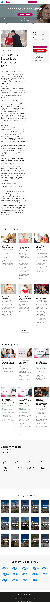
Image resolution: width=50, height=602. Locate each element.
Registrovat (32, 2)
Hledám (34, 32)
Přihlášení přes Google (40, 53)
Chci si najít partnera (25, 14)
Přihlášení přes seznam (40, 50)
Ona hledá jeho (13, 598)
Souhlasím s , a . (39, 57)
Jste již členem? (39, 60)
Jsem (34, 37)
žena (43, 39)
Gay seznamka (31, 598)
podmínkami (41, 56)
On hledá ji (18, 598)
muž (36, 39)
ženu (43, 34)
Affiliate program (36, 598)
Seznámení (15, 23)
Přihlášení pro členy (43, 2)
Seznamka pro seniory (24, 598)
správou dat (37, 57)
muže (36, 34)
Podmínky (41, 598)
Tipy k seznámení (9, 23)
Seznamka (2, 23)
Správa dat (45, 598)
